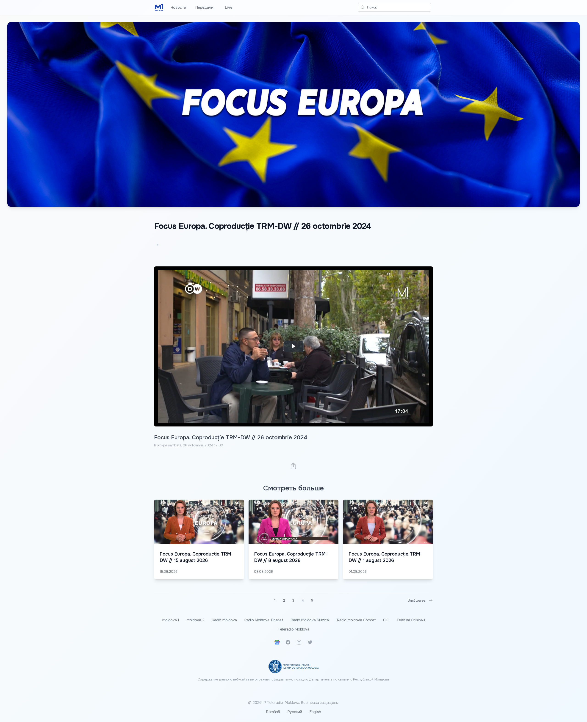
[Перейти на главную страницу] (159, 7)
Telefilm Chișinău (410, 620)
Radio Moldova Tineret (263, 620)
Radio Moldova (224, 620)
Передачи (204, 7)
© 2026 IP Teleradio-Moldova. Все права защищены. (293, 702)
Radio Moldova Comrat (356, 620)
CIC (386, 620)
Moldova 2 (195, 620)
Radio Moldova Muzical (310, 620)
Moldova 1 (170, 620)
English (315, 711)
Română (273, 711)
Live (227, 7)
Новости (178, 7)
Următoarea (417, 600)
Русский (294, 711)
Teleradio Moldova (293, 629)
